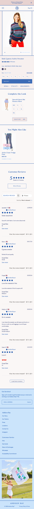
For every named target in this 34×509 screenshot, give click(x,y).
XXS (4, 77)
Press (3, 422)
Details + (6, 86)
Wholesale (5, 450)
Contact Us (5, 429)
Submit (29, 402)
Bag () (30, 8)
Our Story (5, 416)
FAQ (3, 440)
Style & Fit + (14, 86)
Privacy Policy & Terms (24, 506)
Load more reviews (17, 381)
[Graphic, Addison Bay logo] (17, 503)
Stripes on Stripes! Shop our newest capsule (17, 2)
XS (8, 77)
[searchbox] (9, 195)
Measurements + (25, 86)
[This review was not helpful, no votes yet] (30, 234)
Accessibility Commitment (9, 453)
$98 (4, 156)
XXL (27, 77)
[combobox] (24, 200)
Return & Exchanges (7, 447)
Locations (5, 425)
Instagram (5, 432)
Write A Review (17, 186)
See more (5, 229)
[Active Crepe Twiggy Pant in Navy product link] (9, 141)
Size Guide (29, 72)
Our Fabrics (5, 419)
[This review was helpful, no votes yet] (26, 234)
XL (24, 77)
